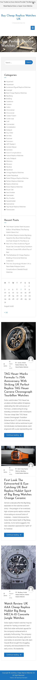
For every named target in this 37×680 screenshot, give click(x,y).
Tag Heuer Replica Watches (16, 207)
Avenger (9, 90)
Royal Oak (10, 190)
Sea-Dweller (10, 192)
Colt (7, 121)
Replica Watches (12, 184)
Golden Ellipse (11, 147)
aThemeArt (24, 677)
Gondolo (9, 150)
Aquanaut (9, 82)
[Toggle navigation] (33, 28)
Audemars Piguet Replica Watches (18, 87)
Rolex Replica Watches (14, 187)
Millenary (9, 161)
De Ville (8, 136)
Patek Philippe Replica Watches (17, 178)
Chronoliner (10, 110)
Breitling (9, 99)
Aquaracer (10, 84)
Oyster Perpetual (12, 175)
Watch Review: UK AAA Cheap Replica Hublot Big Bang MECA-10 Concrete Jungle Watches (17, 611)
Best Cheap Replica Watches (16, 93)
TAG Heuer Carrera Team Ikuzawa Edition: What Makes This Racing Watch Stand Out (18, 229)
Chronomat (10, 113)
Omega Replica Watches (15, 172)
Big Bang (23, 471)
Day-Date (9, 133)
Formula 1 (9, 141)
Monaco (9, 164)
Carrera (19, 362)
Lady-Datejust (11, 158)
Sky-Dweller (10, 198)
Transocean (10, 210)
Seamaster (10, 195)
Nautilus (9, 167)
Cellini (8, 107)
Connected (10, 124)
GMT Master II (10, 144)
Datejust (9, 130)
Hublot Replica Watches (21, 473)
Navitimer (9, 170)
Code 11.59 (10, 119)
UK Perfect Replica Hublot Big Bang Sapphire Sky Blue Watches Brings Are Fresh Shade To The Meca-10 (18, 238)
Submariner (10, 204)
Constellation (11, 127)
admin (5, 366)
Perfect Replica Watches (14, 181)
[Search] (33, 3)
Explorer (9, 138)
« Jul (6, 312)
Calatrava (9, 101)
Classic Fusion (11, 116)
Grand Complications (13, 153)
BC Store (17, 677)
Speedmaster (11, 201)
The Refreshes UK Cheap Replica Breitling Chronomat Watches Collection (17, 258)
